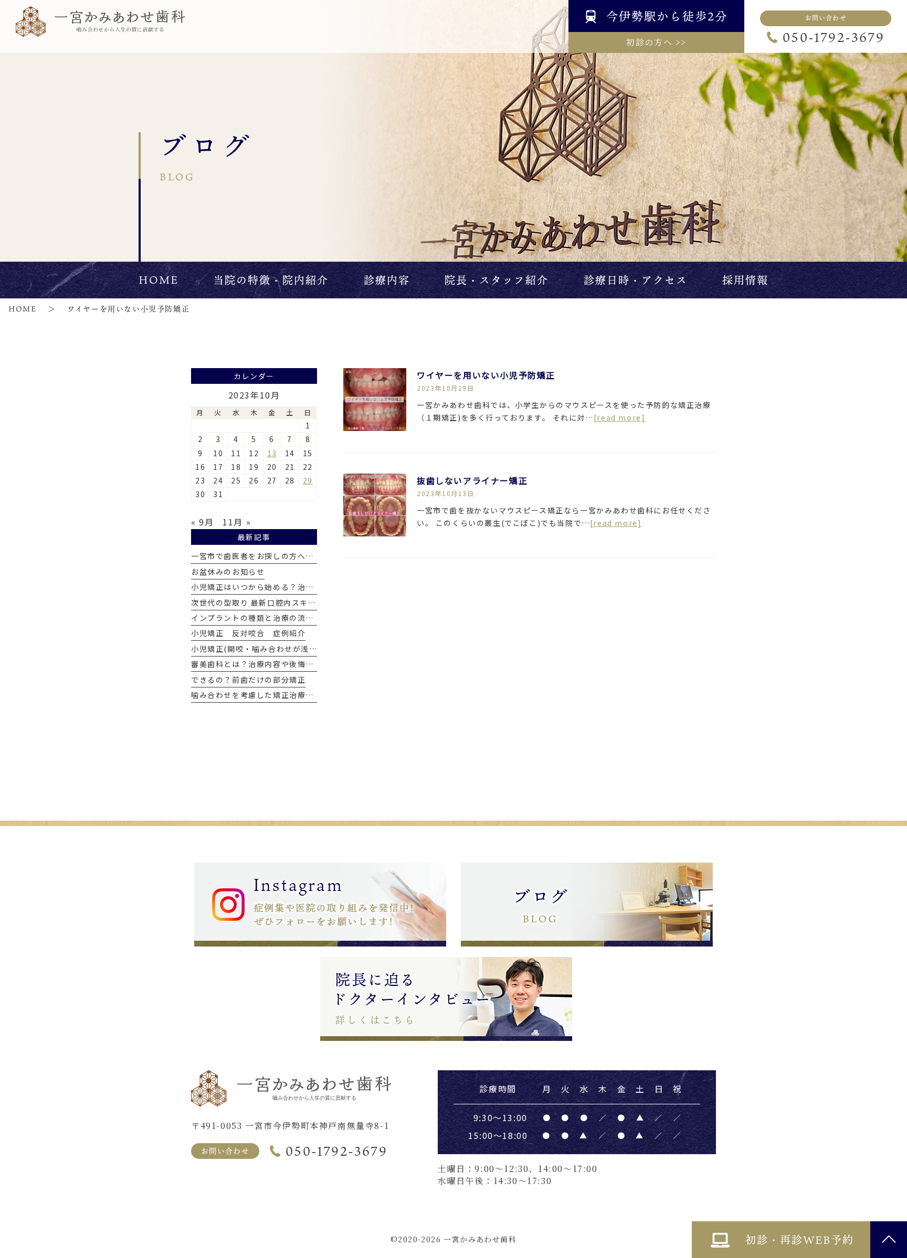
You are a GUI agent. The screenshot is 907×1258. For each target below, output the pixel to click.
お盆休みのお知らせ (228, 571)
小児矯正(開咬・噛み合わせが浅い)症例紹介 (272, 648)
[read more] (620, 417)
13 (272, 453)
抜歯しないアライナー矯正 (472, 480)
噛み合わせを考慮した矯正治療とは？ (260, 695)
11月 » (237, 521)
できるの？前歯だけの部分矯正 (248, 679)
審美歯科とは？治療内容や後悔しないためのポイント (289, 664)
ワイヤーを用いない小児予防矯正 (486, 375)
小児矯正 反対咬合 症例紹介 (248, 633)
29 (308, 480)
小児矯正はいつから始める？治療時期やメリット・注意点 (297, 587)
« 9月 (202, 521)
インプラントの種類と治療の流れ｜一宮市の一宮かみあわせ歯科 (309, 617)
